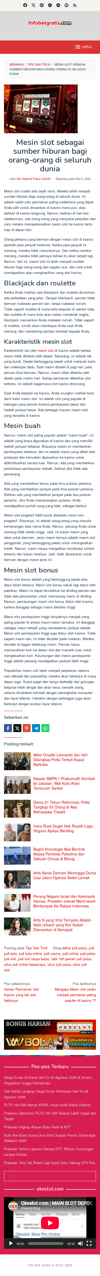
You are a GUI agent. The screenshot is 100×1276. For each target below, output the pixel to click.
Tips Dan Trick (36, 947)
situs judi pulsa (59, 964)
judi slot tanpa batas (33, 958)
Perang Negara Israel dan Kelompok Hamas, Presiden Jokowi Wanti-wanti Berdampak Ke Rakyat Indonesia (64, 901)
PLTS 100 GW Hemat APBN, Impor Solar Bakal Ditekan (47, 1104)
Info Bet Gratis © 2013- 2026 (50, 1264)
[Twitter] (33, 5)
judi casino (52, 953)
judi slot (10, 958)
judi (91, 947)
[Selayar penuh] (89, 1243)
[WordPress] (66, 5)
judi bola (10, 953)
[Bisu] (80, 1243)
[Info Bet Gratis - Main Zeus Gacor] (50, 22)
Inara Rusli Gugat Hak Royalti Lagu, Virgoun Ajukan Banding (63, 828)
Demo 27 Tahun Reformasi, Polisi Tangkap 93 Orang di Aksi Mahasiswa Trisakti (61, 806)
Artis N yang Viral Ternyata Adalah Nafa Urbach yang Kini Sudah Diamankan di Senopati (62, 924)
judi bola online (30, 953)
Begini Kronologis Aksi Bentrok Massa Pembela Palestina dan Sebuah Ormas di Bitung (59, 853)
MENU (87, 47)
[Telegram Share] (36, 728)
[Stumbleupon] (58, 5)
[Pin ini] (27, 728)
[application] (50, 1223)
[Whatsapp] (45, 728)
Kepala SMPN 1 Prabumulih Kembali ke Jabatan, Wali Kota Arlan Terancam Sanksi (64, 783)
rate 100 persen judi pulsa (71, 958)
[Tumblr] (50, 5)
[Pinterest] (42, 5)
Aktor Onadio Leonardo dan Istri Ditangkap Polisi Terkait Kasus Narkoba (60, 759)
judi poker (87, 953)
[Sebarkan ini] (8, 728)
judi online (70, 953)
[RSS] (75, 5)
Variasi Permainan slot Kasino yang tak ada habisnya (21, 992)
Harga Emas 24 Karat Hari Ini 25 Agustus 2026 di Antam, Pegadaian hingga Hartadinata (48, 1080)
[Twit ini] (17, 728)
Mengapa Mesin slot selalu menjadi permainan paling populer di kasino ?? (75, 992)
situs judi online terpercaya (24, 964)
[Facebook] (25, 5)
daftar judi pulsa (74, 947)
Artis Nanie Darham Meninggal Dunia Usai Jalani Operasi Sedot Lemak (64, 875)
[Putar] (11, 1243)
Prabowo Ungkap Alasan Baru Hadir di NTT (37, 1126)
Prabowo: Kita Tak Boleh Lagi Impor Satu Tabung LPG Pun (49, 1162)
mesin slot (46, 350)
